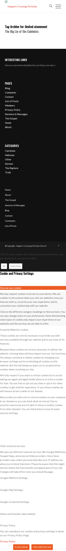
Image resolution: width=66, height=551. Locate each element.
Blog (7, 88)
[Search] (49, 6)
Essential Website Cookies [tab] (14, 329)
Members (10, 105)
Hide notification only (42, 547)
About (8, 127)
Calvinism (10, 150)
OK (4, 266)
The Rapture (11, 168)
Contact (9, 96)
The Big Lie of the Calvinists (22, 31)
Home (8, 122)
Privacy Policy (12, 109)
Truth (8, 172)
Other (8, 159)
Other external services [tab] (12, 446)
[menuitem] (49, 6)
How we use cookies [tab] (10, 287)
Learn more (16, 266)
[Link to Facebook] (58, 245)
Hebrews (9, 155)
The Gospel (11, 118)
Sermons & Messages (16, 114)
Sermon (9, 163)
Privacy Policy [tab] (7, 525)
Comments (10, 92)
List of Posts (12, 101)
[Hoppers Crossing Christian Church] (27, 6)
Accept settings (21, 547)
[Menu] (56, 6)
